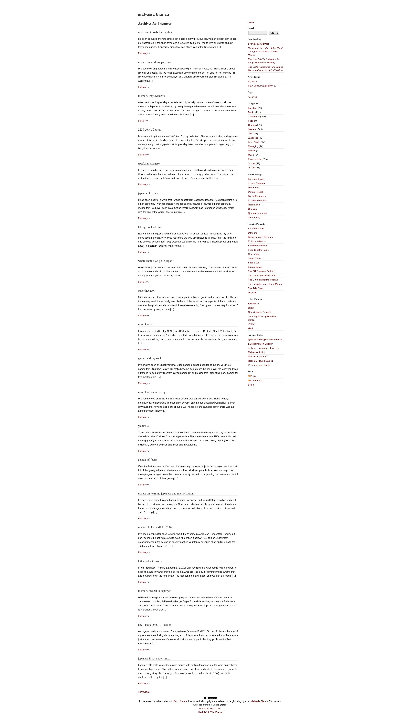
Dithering (252, 233)
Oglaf (251, 308)
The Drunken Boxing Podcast (263, 279)
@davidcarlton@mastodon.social (265, 339)
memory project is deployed (154, 591)
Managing (253, 146)
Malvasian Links (256, 352)
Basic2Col (203, 712)
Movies (251, 150)
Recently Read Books (259, 365)
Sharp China (254, 258)
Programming (255, 159)
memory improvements (151, 96)
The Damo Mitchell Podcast (262, 275)
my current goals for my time (155, 32)
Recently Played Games (260, 360)
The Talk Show (255, 288)
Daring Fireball (255, 192)
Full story (143, 53)
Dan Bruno (253, 187)
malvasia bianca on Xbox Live (263, 348)
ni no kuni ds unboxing (152, 392)
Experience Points (257, 200)
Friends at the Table (258, 250)
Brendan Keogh (256, 179)
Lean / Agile (254, 142)
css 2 (213, 708)
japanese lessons (148, 193)
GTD (250, 133)
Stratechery (254, 217)
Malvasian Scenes (257, 356)
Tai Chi (251, 167)
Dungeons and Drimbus (260, 237)
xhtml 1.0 (204, 708)
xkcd (250, 328)
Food (250, 120)
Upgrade (252, 292)
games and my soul (149, 358)
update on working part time (155, 62)
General (252, 129)
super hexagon (146, 290)
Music (251, 155)
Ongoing (252, 209)
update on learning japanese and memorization (166, 493)
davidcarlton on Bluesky (260, 343)
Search (251, 28)
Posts (253, 376)
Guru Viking (254, 254)
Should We (253, 262)
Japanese (253, 137)
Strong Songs (255, 267)
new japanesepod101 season (154, 625)
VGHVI (251, 324)
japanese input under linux (154, 658)
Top (219, 708)
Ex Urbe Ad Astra (257, 241)
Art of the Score (256, 228)
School (251, 163)
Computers (254, 116)
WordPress (216, 712)
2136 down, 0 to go (149, 129)
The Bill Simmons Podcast (261, 271)
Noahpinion (254, 204)
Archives (252, 97)
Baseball (252, 108)
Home (251, 22)
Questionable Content (259, 312)
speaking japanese (149, 163)
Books (251, 112)
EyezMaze (253, 303)
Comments (256, 380)
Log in (251, 384)
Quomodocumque (257, 213)
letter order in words (150, 561)
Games (252, 125)
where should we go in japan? (156, 261)
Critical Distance (256, 183)
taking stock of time (150, 227)
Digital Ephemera (257, 196)
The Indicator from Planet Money (265, 284)
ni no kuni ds (146, 324)
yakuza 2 (143, 426)
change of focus (147, 460)
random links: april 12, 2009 (155, 527)
